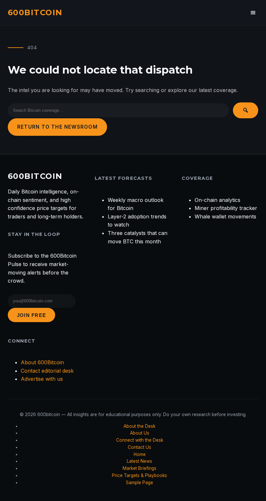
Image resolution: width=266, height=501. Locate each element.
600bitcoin (35, 12)
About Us (139, 433)
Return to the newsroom (57, 127)
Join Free (31, 315)
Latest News (139, 461)
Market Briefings (139, 468)
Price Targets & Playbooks (139, 475)
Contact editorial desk (47, 370)
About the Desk (139, 426)
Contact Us (139, 447)
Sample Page (139, 482)
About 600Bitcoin (42, 362)
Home (140, 454)
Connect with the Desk (139, 440)
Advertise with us (42, 379)
